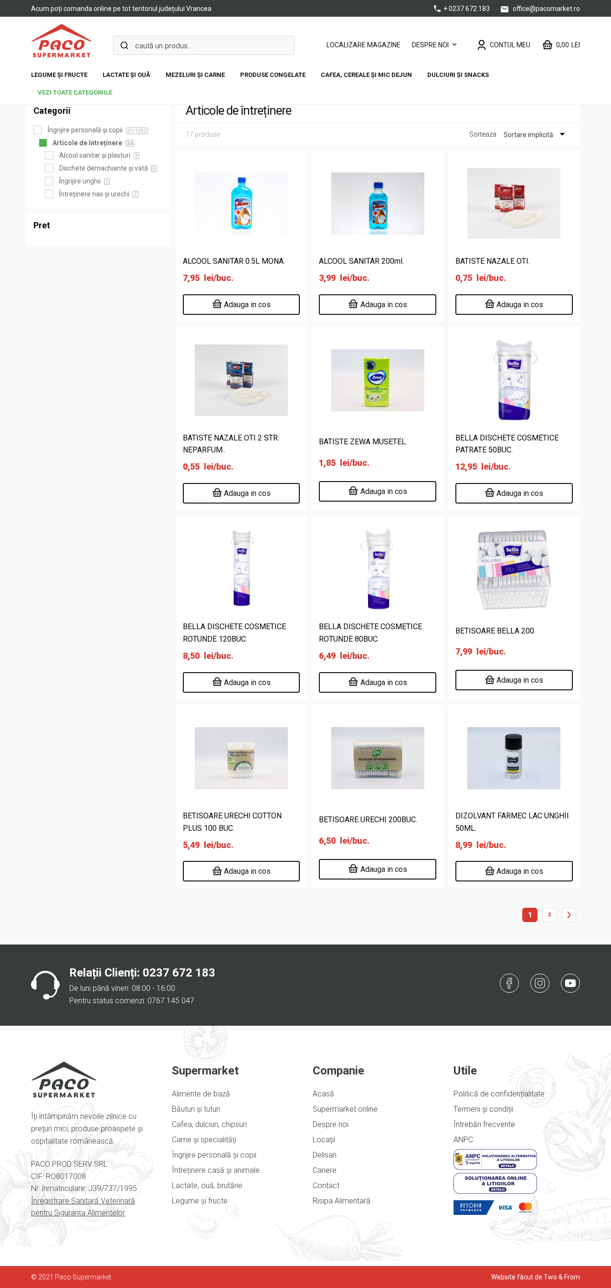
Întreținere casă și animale (216, 1170)
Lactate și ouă (126, 74)
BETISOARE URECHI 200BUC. (368, 819)
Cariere (325, 1170)
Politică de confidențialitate (499, 1093)
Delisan (325, 1154)
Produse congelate (273, 74)
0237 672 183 (179, 972)
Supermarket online (345, 1109)
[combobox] (528, 135)
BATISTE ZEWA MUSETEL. (363, 441)
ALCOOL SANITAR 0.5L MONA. (234, 261)
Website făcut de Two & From (535, 1277)
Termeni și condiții (483, 1109)
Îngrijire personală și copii (214, 1154)
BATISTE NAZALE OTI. (492, 261)
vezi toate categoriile (75, 92)
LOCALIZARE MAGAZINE (363, 45)
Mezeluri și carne (195, 74)
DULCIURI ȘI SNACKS (458, 74)
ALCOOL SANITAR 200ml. (361, 261)
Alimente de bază (201, 1093)
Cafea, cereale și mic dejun (366, 74)
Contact (326, 1185)
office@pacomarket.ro (545, 8)
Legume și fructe (59, 74)
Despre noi (430, 45)
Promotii (278, 61)
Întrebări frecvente (484, 1124)
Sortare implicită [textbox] (528, 135)
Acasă (323, 1093)
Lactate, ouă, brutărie (207, 1185)
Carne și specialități (204, 1139)
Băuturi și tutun (196, 1109)
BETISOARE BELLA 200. (495, 630)
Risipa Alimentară (341, 1200)
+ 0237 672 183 (467, 8)
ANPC (463, 1139)
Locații (324, 1139)
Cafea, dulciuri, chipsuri (209, 1124)
